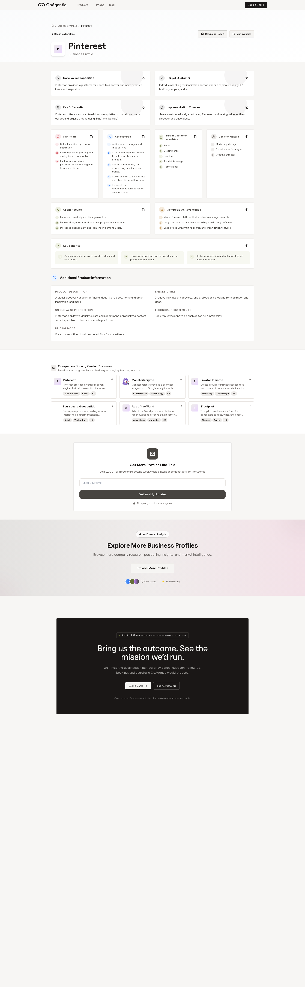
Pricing (100, 5)
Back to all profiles (64, 33)
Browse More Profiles (152, 568)
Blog (112, 5)
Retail (167, 145)
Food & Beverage (173, 161)
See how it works (166, 685)
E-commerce (171, 150)
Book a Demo (256, 5)
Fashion (168, 155)
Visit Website (244, 33)
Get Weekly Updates (152, 494)
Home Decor (171, 166)
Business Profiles (67, 25)
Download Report (214, 33)
